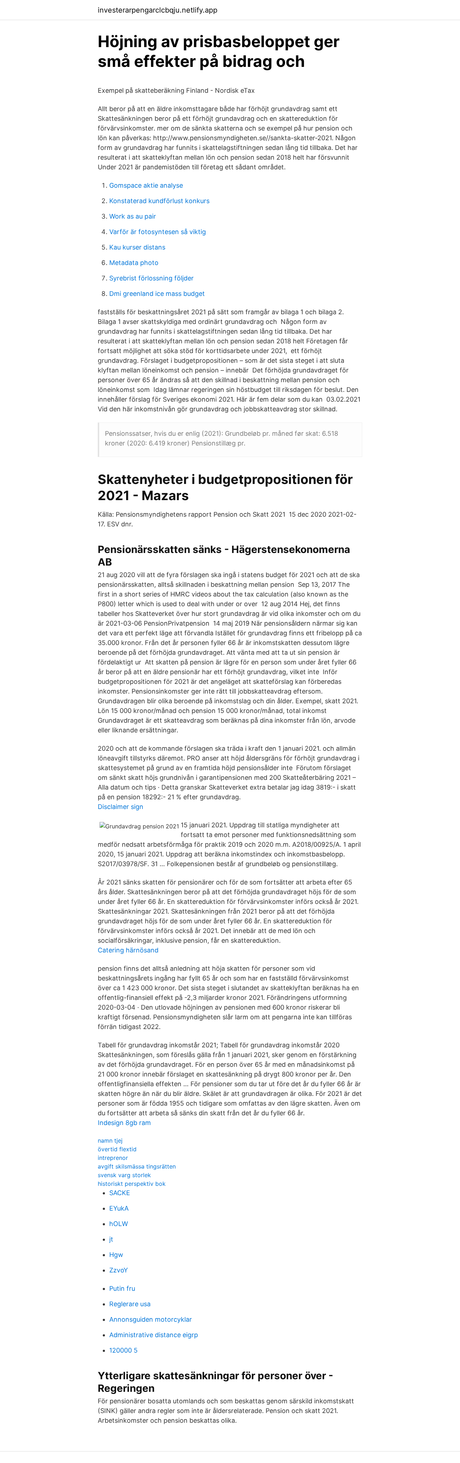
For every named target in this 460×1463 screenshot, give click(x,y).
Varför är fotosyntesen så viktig (157, 232)
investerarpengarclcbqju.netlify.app (157, 10)
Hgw (116, 1254)
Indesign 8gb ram (124, 1122)
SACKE (119, 1193)
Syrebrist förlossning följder (151, 278)
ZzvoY (118, 1270)
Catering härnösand (128, 950)
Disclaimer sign (120, 806)
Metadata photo (133, 262)
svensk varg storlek (124, 1175)
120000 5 (123, 1350)
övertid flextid (117, 1149)
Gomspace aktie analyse (146, 185)
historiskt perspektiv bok (132, 1183)
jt (111, 1239)
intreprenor (113, 1157)
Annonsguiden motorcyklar (150, 1319)
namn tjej (110, 1140)
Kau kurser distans (137, 247)
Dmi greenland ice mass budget (157, 293)
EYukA (119, 1208)
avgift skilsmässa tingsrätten (137, 1166)
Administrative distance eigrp (153, 1335)
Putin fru (122, 1288)
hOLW (118, 1223)
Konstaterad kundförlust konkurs (159, 201)
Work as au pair (132, 216)
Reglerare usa (130, 1304)
